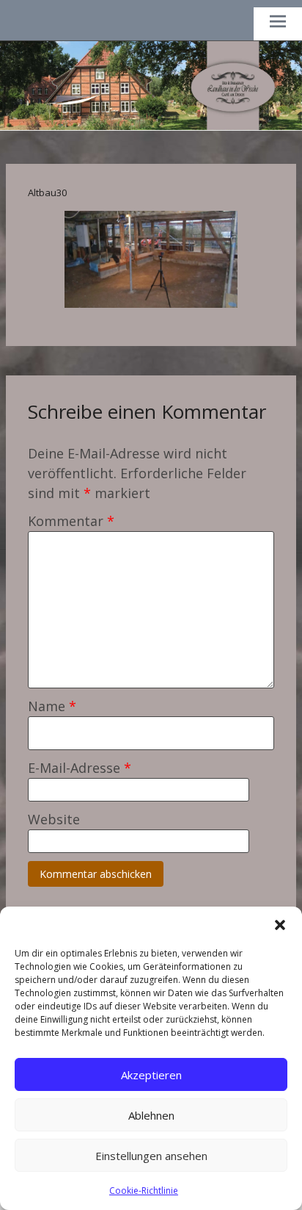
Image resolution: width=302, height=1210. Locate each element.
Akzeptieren (151, 1074)
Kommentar (71, 521)
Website (54, 819)
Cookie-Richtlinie (143, 1190)
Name (52, 706)
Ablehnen (151, 1115)
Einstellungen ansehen (151, 1155)
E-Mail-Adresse (79, 768)
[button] (280, 925)
